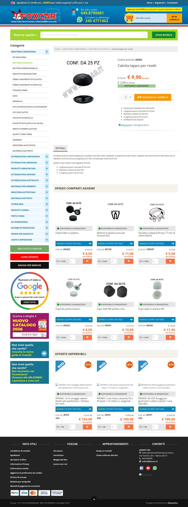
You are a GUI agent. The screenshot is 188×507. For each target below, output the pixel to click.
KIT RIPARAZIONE (19, 222)
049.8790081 (92, 13)
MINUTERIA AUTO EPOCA (24, 145)
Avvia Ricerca (164, 34)
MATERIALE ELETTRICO (23, 150)
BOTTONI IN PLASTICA (23, 62)
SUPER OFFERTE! (29, 257)
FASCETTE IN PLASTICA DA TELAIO (28, 123)
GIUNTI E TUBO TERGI (22, 134)
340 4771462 (96, 20)
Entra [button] (149, 2)
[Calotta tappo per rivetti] (83, 82)
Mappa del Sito (60, 459)
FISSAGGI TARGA (20, 90)
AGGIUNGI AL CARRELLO (155, 97)
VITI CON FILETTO (20, 112)
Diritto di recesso (18, 477)
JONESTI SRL (145, 450)
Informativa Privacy (19, 464)
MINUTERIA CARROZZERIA (23, 51)
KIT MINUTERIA (19, 57)
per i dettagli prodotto (135, 125)
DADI (15, 95)
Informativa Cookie (19, 468)
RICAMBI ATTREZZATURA (23, 228)
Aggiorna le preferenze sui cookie (26, 472)
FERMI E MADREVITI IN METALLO (27, 84)
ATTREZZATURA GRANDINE (24, 162)
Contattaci (172, 2)
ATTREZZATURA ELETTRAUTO (25, 180)
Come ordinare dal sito (107, 455)
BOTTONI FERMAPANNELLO (25, 68)
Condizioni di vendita (20, 450)
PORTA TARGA (18, 216)
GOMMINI (17, 139)
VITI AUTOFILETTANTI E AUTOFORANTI (30, 106)
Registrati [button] (159, 2)
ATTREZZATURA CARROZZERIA (25, 156)
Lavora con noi (60, 464)
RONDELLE (17, 101)
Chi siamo (58, 450)
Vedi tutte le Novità (29, 248)
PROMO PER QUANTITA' (22, 234)
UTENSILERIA (17, 204)
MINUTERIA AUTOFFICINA (23, 192)
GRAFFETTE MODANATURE (25, 73)
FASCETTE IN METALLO (23, 117)
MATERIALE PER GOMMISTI (23, 186)
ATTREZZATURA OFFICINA (23, 174)
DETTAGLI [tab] (60, 148)
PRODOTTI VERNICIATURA (23, 168)
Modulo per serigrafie (20, 481)
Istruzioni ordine (18, 459)
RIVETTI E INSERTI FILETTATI (25, 128)
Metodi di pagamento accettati (25, 486)
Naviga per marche (29, 265)
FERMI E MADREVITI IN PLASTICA (27, 79)
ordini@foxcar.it (150, 461)
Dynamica (173, 503)
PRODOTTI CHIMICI (20, 210)
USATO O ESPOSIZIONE (21, 239)
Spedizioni (15, 455)
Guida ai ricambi (104, 450)
